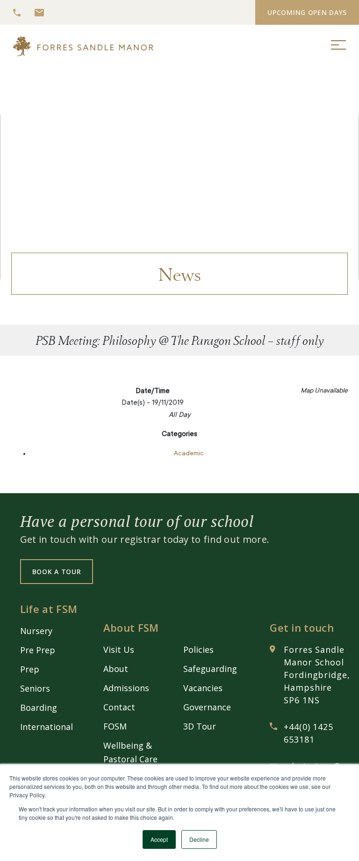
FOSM (115, 726)
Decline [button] (199, 839)
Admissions (126, 687)
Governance (207, 707)
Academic (189, 454)
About (115, 668)
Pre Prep (37, 650)
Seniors (35, 688)
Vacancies (203, 687)
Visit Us (118, 649)
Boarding (38, 707)
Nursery (36, 630)
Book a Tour (56, 571)
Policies (198, 649)
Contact (119, 707)
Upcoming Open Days (307, 12)
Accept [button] (159, 839)
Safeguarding (210, 668)
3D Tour (199, 726)
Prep (29, 669)
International (46, 726)
